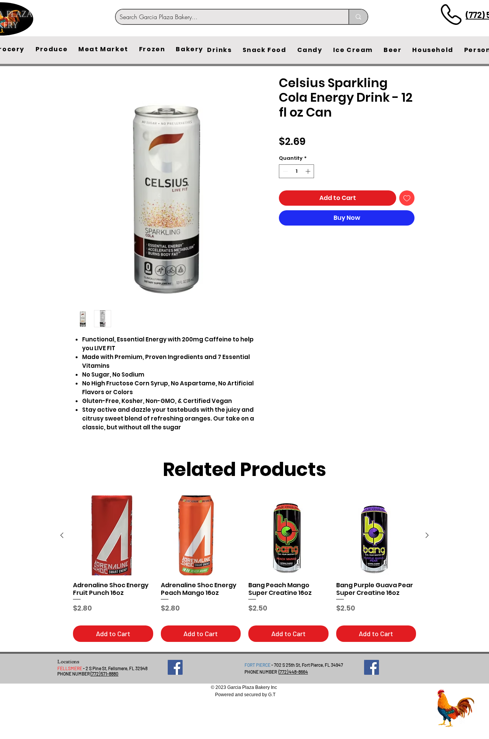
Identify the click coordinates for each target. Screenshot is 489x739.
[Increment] (308, 171)
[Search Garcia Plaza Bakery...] (358, 17)
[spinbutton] (296, 171)
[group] (244, 568)
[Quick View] (113, 535)
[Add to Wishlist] (407, 198)
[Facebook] (175, 667)
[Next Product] (427, 535)
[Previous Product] (61, 535)
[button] (51, 49)
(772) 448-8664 (293, 671)
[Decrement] (284, 171)
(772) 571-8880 (104, 673)
